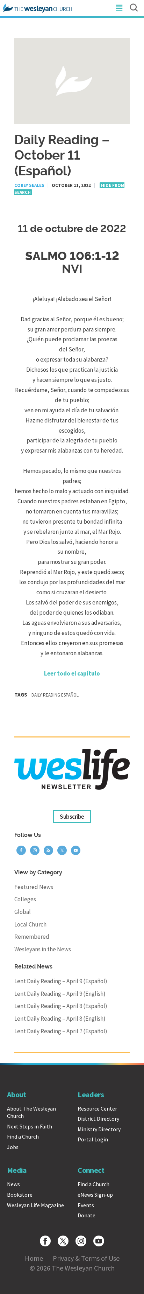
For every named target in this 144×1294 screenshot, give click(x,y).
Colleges (25, 899)
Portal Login (93, 1139)
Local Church (30, 924)
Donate (86, 1215)
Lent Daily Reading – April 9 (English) (60, 994)
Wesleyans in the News (42, 949)
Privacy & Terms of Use (86, 1258)
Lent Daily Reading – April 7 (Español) (60, 1031)
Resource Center (97, 1108)
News (13, 1184)
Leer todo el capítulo (72, 673)
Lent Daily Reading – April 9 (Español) (60, 981)
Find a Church (23, 1136)
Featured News (33, 887)
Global (22, 912)
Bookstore (20, 1194)
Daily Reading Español (55, 695)
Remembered (31, 936)
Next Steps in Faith (29, 1126)
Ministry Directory (99, 1129)
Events (86, 1205)
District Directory (98, 1118)
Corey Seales (29, 185)
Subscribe (72, 816)
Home (34, 1258)
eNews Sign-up (95, 1194)
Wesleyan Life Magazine (35, 1205)
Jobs (13, 1146)
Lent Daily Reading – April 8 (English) (60, 1018)
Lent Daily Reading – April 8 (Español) (60, 1006)
